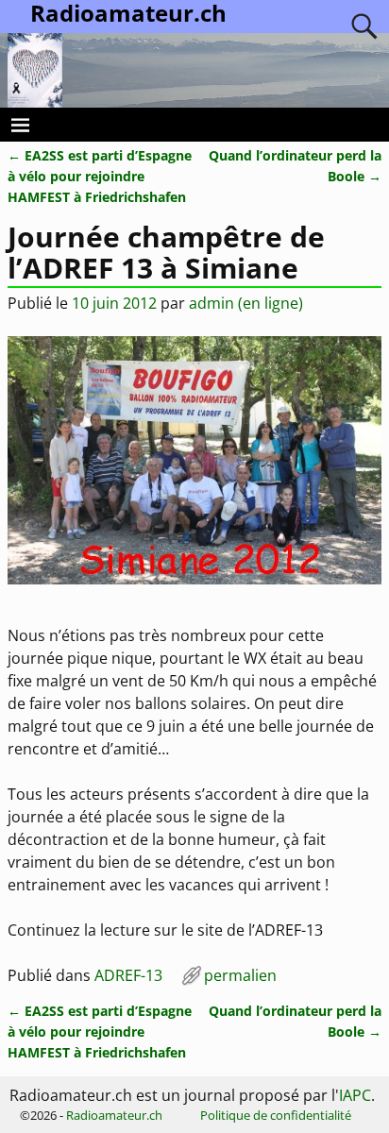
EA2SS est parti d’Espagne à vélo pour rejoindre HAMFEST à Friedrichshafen (100, 175)
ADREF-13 (128, 975)
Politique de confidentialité (275, 1115)
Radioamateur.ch (114, 1115)
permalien (240, 975)
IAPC (355, 1095)
